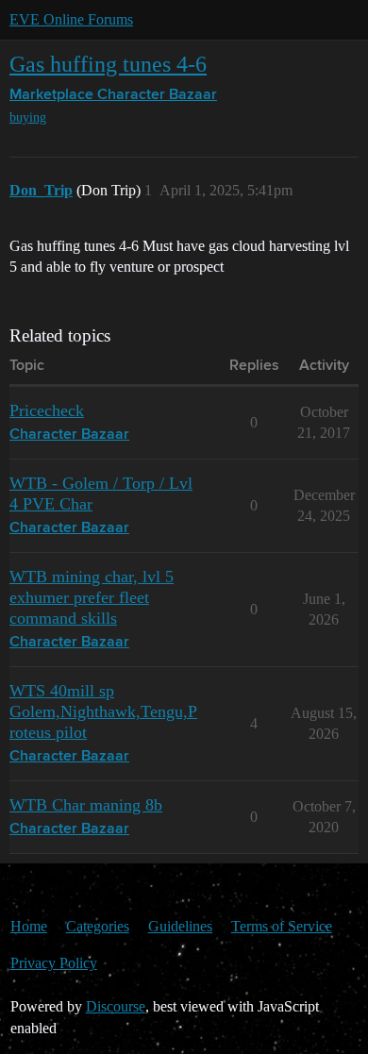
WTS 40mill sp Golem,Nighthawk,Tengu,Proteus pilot (103, 711)
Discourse (115, 1006)
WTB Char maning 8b (85, 804)
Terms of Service (281, 926)
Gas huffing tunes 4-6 (108, 63)
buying (27, 117)
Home (28, 926)
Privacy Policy (53, 963)
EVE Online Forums (71, 19)
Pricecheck (46, 410)
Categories (97, 926)
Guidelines (180, 926)
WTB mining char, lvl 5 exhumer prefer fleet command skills (91, 597)
